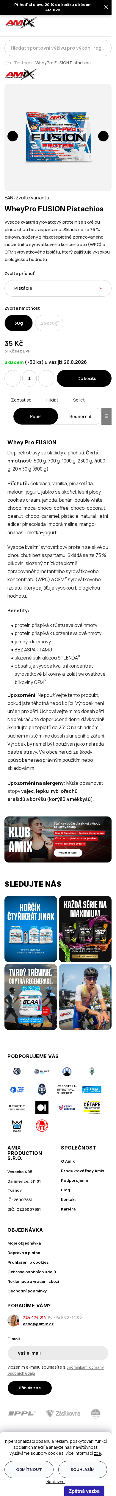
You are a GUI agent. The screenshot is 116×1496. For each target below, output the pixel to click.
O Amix (68, 1161)
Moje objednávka (24, 1243)
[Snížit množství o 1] (12, 378)
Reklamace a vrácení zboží (33, 1281)
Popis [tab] (36, 416)
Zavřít (38, 407)
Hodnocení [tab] (80, 416)
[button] (12, 136)
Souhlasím (82, 1469)
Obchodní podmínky (27, 1291)
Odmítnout (29, 1469)
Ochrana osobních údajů (31, 1271)
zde (97, 1453)
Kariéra (68, 1209)
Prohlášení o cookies (28, 1262)
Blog (65, 1190)
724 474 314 (34, 1317)
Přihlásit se (30, 1387)
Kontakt (68, 1199)
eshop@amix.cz (38, 1323)
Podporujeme (74, 1180)
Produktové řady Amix (82, 1170)
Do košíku (87, 378)
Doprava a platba (23, 1252)
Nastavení (55, 1481)
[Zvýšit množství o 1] (46, 378)
